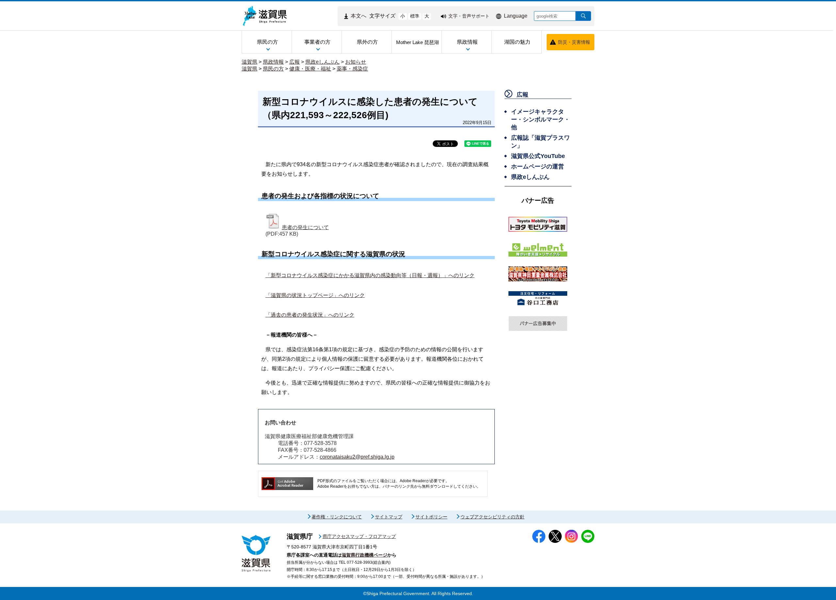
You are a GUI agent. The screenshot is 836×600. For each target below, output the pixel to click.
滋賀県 (249, 62)
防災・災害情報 (574, 42)
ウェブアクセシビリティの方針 (492, 516)
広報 (294, 62)
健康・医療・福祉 (310, 68)
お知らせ (355, 62)
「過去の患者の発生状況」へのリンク (309, 315)
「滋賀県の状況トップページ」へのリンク (315, 295)
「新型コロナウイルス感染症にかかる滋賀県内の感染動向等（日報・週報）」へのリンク (369, 275)
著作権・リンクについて (337, 516)
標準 (414, 16)
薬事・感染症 (352, 68)
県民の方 (273, 68)
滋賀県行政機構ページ (364, 555)
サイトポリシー (431, 516)
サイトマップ (388, 516)
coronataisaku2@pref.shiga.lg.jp (357, 457)
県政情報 (273, 62)
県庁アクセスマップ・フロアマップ (359, 536)
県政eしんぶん (322, 62)
